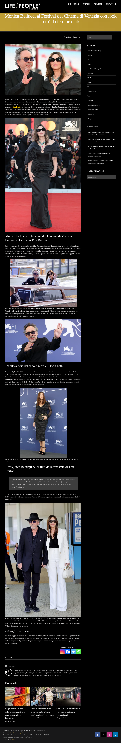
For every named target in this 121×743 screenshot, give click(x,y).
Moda (12, 658)
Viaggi (90, 119)
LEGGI (14, 739)
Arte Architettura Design (94, 51)
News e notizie (92, 91)
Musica (90, 87)
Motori (90, 82)
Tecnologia (91, 114)
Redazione (10, 666)
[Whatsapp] (78, 651)
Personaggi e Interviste (94, 105)
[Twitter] (73, 651)
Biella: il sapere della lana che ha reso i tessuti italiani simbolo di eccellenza (16, 712)
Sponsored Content (93, 110)
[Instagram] (62, 651)
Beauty (90, 55)
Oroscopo (90, 100)
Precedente (67, 37)
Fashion (7, 658)
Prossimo (76, 37)
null (89, 96)
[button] (115, 4)
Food (89, 64)
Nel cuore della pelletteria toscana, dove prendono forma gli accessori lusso (67, 712)
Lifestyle (90, 73)
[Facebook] (67, 651)
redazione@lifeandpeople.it (15, 733)
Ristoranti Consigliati (95, 69)
